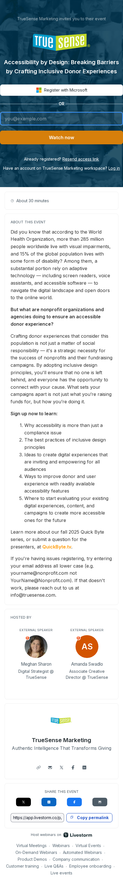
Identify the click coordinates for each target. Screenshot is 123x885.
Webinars (61, 845)
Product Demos (32, 859)
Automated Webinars (82, 852)
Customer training (22, 866)
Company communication (76, 859)
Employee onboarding (90, 866)
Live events (61, 872)
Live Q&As (54, 866)
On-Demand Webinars (36, 852)
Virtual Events (88, 845)
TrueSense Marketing (61, 740)
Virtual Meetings (31, 845)
